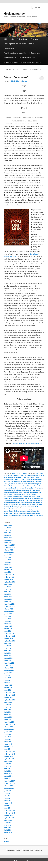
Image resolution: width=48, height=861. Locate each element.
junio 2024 (7, 589)
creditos (24, 484)
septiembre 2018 (9, 759)
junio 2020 (7, 707)
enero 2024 (7, 601)
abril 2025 (7, 565)
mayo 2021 (7, 680)
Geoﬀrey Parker (35, 492)
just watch (20, 498)
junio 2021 (7, 678)
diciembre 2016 (9, 810)
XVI (28, 515)
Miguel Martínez (16, 505)
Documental (8, 488)
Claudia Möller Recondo (19, 482)
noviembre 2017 (9, 783)
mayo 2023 (7, 621)
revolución (7, 511)
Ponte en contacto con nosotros (31, 62)
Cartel (28, 479)
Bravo (20, 477)
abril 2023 (7, 624)
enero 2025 (7, 572)
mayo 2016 (7, 827)
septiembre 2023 (9, 611)
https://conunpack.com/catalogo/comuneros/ (27, 443)
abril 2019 (7, 741)
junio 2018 (7, 766)
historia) (34, 494)
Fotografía (26, 492)
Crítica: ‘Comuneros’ (16, 77)
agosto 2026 (8, 525)
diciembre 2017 (9, 781)
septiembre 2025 (9, 552)
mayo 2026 (7, 533)
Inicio (6, 39)
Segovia (30, 513)
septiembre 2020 (9, 700)
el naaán (27, 488)
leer (26, 498)
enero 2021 (7, 690)
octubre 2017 (8, 786)
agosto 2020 (8, 702)
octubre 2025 (8, 550)
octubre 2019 (8, 727)
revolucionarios (16, 511)
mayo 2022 (7, 651)
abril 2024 (7, 594)
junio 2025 (7, 560)
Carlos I (16, 479)
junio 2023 (7, 619)
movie (24, 505)
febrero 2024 (8, 599)
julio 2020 (7, 705)
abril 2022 (7, 653)
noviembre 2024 (9, 577)
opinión (39, 505)
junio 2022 (7, 648)
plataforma (30, 507)
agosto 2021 (8, 673)
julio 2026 (7, 528)
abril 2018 (7, 771)
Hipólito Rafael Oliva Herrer (22, 494)
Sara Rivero (23, 513)
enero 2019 (7, 749)
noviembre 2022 (9, 636)
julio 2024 (7, 587)
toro (10, 515)
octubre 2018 (8, 756)
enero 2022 (7, 660)
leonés (37, 498)
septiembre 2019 (9, 729)
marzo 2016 (8, 832)
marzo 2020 (8, 714)
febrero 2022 (8, 658)
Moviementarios (14, 13)
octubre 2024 (8, 579)
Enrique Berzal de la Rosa (12, 490)
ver (20, 515)
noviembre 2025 (9, 547)
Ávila (33, 475)
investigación (17, 496)
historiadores (8, 496)
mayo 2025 (7, 562)
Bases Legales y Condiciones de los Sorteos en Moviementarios (19, 46)
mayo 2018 (7, 768)
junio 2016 (7, 825)
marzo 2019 (8, 744)
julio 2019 (7, 734)
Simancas (36, 513)
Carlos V (22, 479)
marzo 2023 (8, 626)
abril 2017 (7, 800)
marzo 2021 (8, 685)
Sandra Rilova (13, 513)
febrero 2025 (8, 569)
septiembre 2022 (9, 641)
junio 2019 (7, 737)
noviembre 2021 (9, 665)
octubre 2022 (8, 638)
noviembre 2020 (9, 695)
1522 (41, 473)
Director (30, 486)
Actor (5, 475)
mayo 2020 (7, 709)
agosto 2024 (8, 584)
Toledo (6, 515)
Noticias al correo (35, 53)
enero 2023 (7, 631)
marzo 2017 (8, 803)
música (29, 505)
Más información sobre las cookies (15, 53)
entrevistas (25, 490)
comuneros (38, 482)
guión (10, 494)
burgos (25, 477)
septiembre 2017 (9, 788)
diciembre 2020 (9, 692)
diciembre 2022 (9, 633)
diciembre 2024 (9, 574)
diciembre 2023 (9, 604)
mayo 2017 (7, 798)
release (26, 509)
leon (33, 498)
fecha (37, 490)
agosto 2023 (8, 614)
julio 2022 (7, 646)
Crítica (11, 486)
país (18, 507)
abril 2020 (7, 712)
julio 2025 (7, 557)
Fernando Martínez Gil (11, 492)
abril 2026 (7, 535)
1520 (37, 473)
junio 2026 (7, 530)
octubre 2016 (8, 815)
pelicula (23, 507)
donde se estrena (18, 488)
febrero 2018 (8, 776)
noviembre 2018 (9, 754)
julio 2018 (7, 764)
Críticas (18, 473)
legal (29, 498)
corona (6, 484)
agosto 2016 (8, 820)
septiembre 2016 (9, 818)
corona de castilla (15, 484)
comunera (30, 482)
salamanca (26, 511)
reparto (32, 509)
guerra (6, 494)
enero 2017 (7, 808)
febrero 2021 (8, 687)
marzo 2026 (8, 538)
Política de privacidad (11, 62)
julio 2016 (7, 823)
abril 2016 (7, 830)
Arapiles (28, 475)
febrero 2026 (8, 540)
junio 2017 (7, 796)
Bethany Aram (13, 477)
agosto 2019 (8, 732)
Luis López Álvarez (24, 500)
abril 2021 (7, 682)
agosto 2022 (8, 643)
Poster (37, 507)
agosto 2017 (8, 791)
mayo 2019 (7, 739)
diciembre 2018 (9, 751)
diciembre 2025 (9, 545)
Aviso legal (34, 39)
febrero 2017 (8, 805)
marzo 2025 (8, 567)
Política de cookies (10, 58)
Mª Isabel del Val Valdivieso (23, 503)
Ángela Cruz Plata (18, 475)
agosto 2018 (8, 761)
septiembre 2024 (9, 582)
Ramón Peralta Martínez (12, 509)
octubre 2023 (8, 609)
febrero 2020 (8, 717)
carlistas (31, 477)
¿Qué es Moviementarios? (19, 39)
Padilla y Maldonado (10, 507)
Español (24, 473)
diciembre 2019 (9, 722)
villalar (24, 515)
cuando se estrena (20, 486)
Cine (13, 473)
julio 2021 (7, 675)
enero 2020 (7, 719)
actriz (10, 475)
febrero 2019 (8, 746)
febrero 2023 (8, 628)
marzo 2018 (8, 773)
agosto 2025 (8, 555)
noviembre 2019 (9, 724)
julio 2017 (7, 793)
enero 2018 (7, 778)
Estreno (32, 490)
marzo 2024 (8, 597)
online (34, 505)
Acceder (6, 841)
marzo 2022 (8, 656)
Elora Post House (36, 488)
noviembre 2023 (9, 606)
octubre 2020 (8, 697)
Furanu (24, 81)
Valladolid (15, 515)
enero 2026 (7, 542)
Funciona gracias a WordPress (32, 850)
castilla (33, 479)
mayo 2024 (7, 592)
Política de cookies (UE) (27, 58)
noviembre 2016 (9, 813)
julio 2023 (7, 616)
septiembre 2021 (9, 670)
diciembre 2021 (9, 663)
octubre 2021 (8, 668)
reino (22, 509)
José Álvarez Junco (29, 496)
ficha (20, 492)
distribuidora (38, 486)
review (38, 509)
